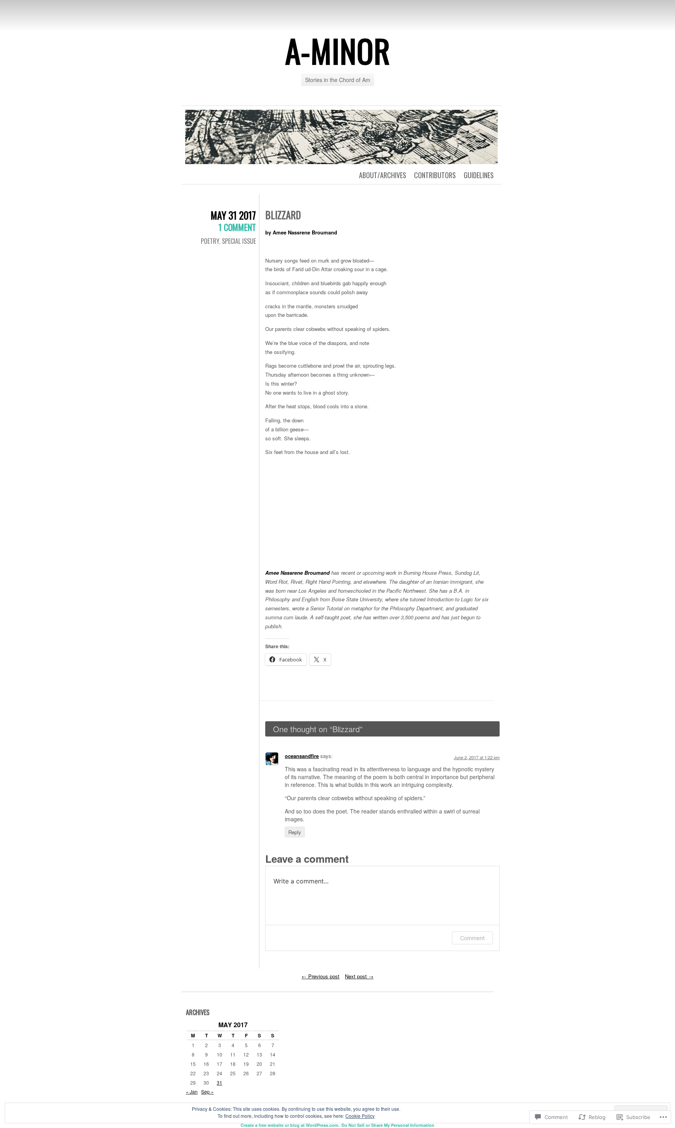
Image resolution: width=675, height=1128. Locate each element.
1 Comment (237, 227)
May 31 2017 (233, 215)
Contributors (435, 175)
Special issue (239, 241)
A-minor (337, 50)
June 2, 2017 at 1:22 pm (477, 757)
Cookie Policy (360, 1115)
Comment (472, 938)
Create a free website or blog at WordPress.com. (290, 1125)
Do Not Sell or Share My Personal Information (387, 1125)
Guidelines (479, 175)
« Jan (192, 1091)
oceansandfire (302, 756)
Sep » (207, 1091)
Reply (294, 832)
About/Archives (382, 175)
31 (219, 1082)
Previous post (320, 976)
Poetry (210, 241)
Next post (359, 976)
